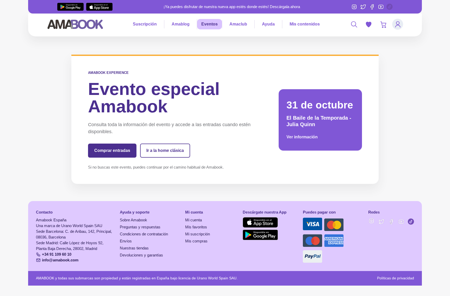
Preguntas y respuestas (140, 227)
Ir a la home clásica (165, 150)
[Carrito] (383, 24)
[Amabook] (75, 24)
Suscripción (145, 24)
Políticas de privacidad (395, 278)
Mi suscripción (197, 234)
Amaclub (238, 24)
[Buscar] (353, 24)
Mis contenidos (305, 24)
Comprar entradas (112, 150)
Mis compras (196, 241)
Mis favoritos (196, 227)
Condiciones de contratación (144, 234)
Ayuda (268, 24)
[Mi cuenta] (397, 24)
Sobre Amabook (133, 220)
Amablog (181, 24)
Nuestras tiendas (134, 248)
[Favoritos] (368, 24)
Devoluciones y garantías (141, 255)
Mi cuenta (193, 220)
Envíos (126, 241)
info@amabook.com (60, 260)
